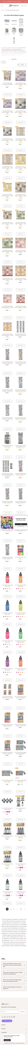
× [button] (24, 1035)
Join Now (21, 524)
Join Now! (7, 1040)
